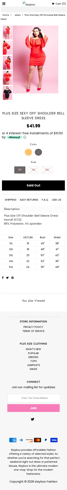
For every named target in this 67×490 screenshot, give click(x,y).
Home (6, 14)
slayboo (40, 482)
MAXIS (33, 369)
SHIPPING (10, 200)
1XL (19, 169)
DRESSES (33, 357)
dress (18, 14)
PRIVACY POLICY (33, 327)
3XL (47, 169)
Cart (60, 3)
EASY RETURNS (29, 200)
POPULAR (33, 353)
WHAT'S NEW (33, 349)
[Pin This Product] (12, 278)
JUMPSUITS (33, 365)
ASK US (56, 200)
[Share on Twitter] (7, 278)
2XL (33, 169)
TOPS (33, 361)
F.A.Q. (45, 200)
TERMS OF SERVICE (33, 331)
